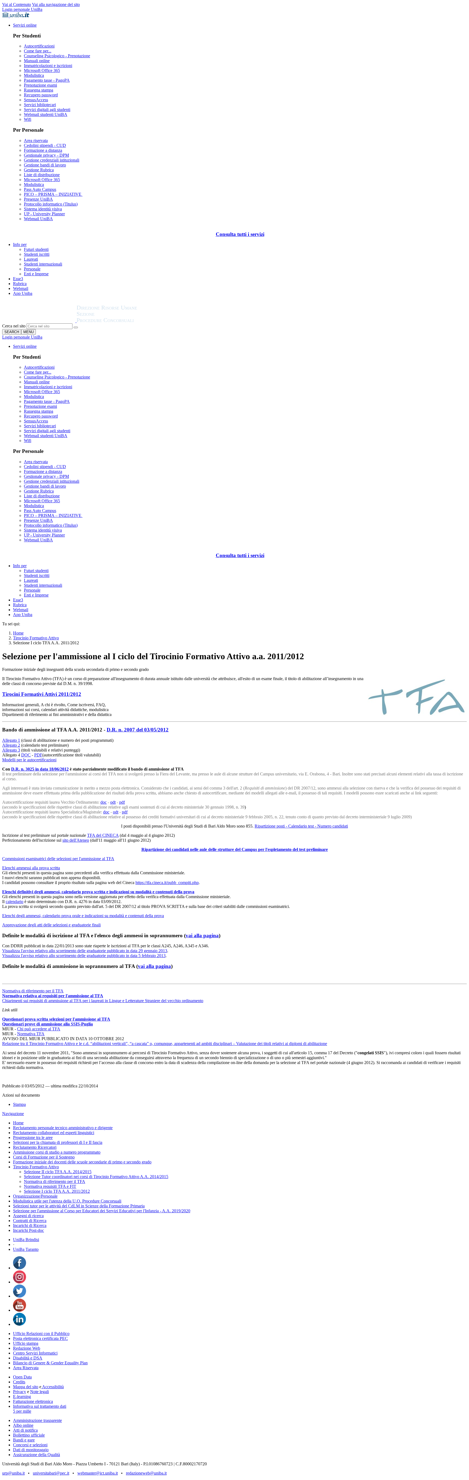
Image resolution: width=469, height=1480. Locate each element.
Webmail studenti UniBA (45, 114)
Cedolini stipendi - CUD (45, 145)
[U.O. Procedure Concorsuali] (39, 320)
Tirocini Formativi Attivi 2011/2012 (41, 694)
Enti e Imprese (36, 274)
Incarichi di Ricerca (29, 1225)
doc (103, 802)
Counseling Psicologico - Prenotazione (57, 55)
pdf (122, 802)
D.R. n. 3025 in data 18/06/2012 (40, 769)
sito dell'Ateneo (75, 840)
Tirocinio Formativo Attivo (36, 638)
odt (113, 802)
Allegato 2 (11, 745)
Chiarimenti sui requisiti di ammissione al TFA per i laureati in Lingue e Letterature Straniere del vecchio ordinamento (102, 1000)
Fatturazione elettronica (33, 1401)
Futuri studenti (36, 249)
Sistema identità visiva (43, 209)
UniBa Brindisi (26, 1239)
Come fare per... (37, 51)
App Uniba (22, 293)
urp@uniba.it (13, 1473)
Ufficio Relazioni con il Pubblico (41, 1333)
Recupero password (41, 95)
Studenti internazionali (43, 264)
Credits (19, 1382)
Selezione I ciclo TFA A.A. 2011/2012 (57, 1191)
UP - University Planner (44, 214)
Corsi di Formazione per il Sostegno (44, 1157)
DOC (26, 755)
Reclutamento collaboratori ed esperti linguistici (53, 1132)
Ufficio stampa (25, 1343)
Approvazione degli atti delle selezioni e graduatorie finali (51, 925)
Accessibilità (52, 1386)
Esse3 (18, 278)
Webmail (20, 288)
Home (18, 633)
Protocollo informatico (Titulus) (51, 204)
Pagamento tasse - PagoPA (47, 80)
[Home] (120, 320)
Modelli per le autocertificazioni (29, 760)
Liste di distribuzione (42, 174)
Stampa (19, 1104)
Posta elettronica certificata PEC (40, 1338)
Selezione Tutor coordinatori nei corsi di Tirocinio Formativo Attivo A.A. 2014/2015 (96, 1176)
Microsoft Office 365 (42, 70)
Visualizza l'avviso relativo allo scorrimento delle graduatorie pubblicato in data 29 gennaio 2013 (84, 950)
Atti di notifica (25, 1430)
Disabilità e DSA (27, 1358)
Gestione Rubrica (39, 170)
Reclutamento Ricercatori (34, 1147)
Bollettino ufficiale (29, 1435)
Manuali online (37, 60)
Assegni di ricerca (28, 1215)
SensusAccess (36, 99)
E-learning (22, 1396)
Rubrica (20, 283)
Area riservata (36, 140)
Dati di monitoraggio (31, 1449)
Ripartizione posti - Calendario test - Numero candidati (301, 826)
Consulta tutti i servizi (240, 234)
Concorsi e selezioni (30, 1445)
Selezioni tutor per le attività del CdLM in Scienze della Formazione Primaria (79, 1206)
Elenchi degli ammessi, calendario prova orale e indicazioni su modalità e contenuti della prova (83, 915)
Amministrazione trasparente (37, 1420)
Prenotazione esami (40, 85)
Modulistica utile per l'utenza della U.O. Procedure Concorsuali (67, 1201)
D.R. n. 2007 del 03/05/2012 (138, 730)
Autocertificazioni (39, 46)
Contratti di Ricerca (29, 1220)
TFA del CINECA (103, 835)
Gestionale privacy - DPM (46, 155)
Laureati (31, 259)
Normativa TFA (31, 1033)
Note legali (39, 1391)
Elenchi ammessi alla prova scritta (31, 868)
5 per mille (22, 1411)
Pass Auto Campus (40, 189)
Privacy (19, 1391)
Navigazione (13, 1113)
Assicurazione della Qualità (36, 1454)
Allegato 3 (11, 750)
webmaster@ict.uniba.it (97, 1473)
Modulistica (34, 75)
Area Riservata (26, 1367)
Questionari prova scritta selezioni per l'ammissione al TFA (56, 1019)
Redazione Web (26, 1348)
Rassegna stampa (38, 90)
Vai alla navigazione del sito (56, 4)
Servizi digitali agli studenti (47, 109)
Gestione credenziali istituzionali (51, 160)
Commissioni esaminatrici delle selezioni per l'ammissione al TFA (58, 858)
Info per (20, 244)
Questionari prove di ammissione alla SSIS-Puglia (47, 1024)
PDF (38, 755)
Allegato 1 (11, 740)
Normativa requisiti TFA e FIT (50, 1186)
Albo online (23, 1425)
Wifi (27, 119)
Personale (32, 269)
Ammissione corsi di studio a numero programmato (56, 1152)
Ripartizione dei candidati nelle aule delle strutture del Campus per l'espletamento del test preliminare (234, 849)
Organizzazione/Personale (35, 1196)
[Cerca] (76, 327)
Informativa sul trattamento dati (39, 1406)
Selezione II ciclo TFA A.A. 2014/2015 (57, 1171)
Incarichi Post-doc (28, 1230)
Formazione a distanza (43, 150)
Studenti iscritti (36, 254)
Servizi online (25, 25)
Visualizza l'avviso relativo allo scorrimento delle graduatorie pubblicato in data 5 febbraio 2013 (84, 955)
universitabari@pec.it (51, 1473)
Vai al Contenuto (16, 4)
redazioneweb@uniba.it (146, 1473)
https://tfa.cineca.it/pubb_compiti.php (167, 882)
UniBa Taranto (26, 1249)
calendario (14, 901)
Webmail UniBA (38, 218)
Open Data (22, 1377)
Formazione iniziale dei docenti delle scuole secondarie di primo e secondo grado (82, 1162)
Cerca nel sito (14, 326)
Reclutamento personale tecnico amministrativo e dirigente (63, 1127)
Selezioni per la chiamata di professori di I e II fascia (57, 1142)
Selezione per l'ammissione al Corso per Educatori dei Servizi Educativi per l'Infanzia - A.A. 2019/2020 (101, 1210)
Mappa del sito (25, 1386)
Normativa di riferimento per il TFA (33, 991)
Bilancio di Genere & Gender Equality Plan (50, 1363)
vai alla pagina (202, 935)
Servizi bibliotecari (40, 104)
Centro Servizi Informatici (35, 1353)
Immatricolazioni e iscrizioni (48, 65)
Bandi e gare (24, 1440)
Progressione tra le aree (33, 1137)
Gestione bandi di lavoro (45, 165)
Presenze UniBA (38, 199)
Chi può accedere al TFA (38, 1029)
